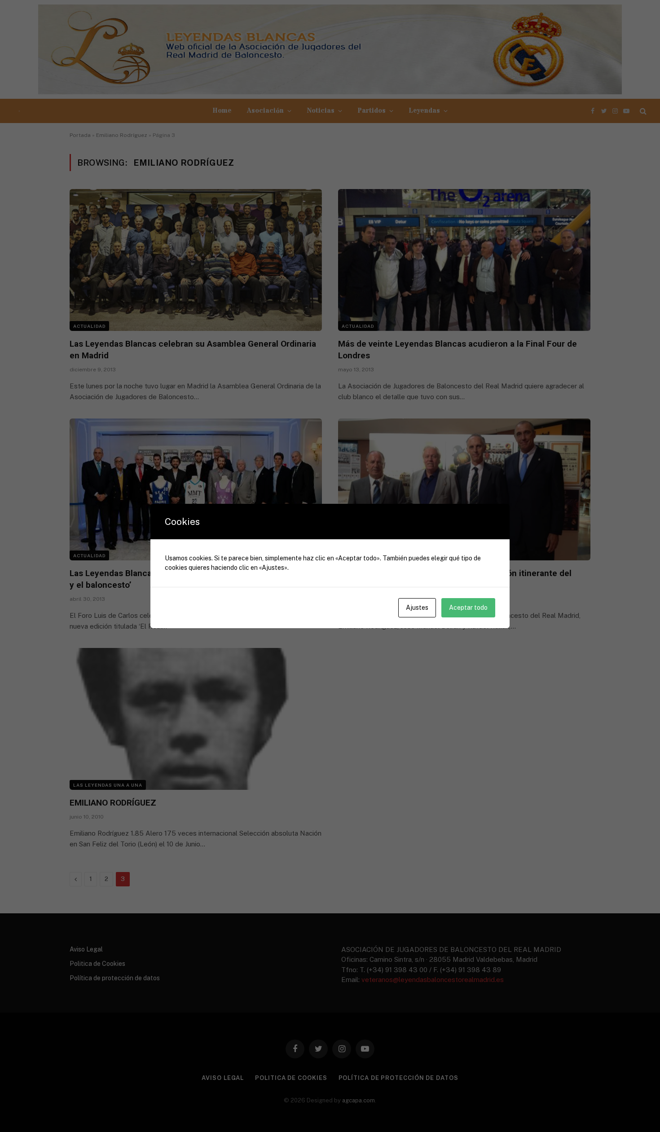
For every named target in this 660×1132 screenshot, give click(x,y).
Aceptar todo (468, 607)
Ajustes (417, 607)
